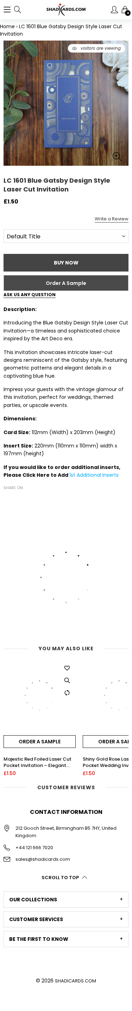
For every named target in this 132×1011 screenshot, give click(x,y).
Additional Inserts (98, 475)
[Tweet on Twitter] (18, 500)
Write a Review (111, 218)
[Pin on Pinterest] (29, 500)
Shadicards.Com (75, 980)
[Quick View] (67, 680)
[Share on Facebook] (8, 500)
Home (7, 26)
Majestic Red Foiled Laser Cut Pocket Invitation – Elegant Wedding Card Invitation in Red (39, 762)
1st (73, 475)
